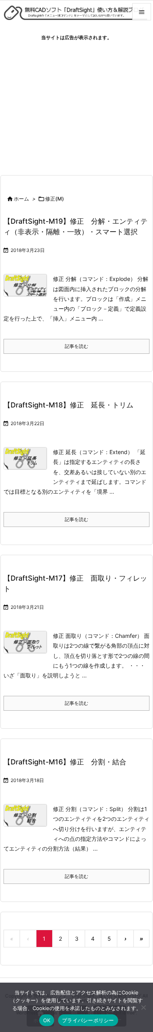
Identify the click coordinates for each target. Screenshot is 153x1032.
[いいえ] (143, 1007)
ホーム (21, 199)
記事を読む (76, 346)
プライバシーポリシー (88, 1020)
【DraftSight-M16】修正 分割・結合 (65, 762)
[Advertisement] (76, 105)
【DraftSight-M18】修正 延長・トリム (68, 405)
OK (47, 1020)
